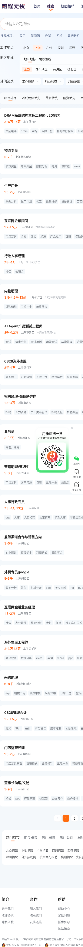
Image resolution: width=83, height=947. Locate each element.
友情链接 (36, 922)
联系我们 (36, 915)
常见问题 (64, 915)
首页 (37, 6)
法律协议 (8, 915)
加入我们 (36, 908)
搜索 (50, 6)
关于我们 (8, 908)
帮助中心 (64, 908)
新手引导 (64, 922)
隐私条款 (8, 922)
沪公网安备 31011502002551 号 (23, 945)
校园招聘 (67, 6)
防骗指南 (64, 928)
